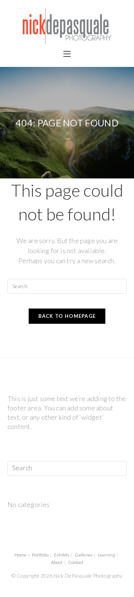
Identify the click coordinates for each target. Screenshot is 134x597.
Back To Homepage (67, 316)
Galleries (83, 555)
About (57, 562)
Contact (75, 562)
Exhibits (61, 555)
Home (20, 555)
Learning (106, 555)
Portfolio (40, 555)
